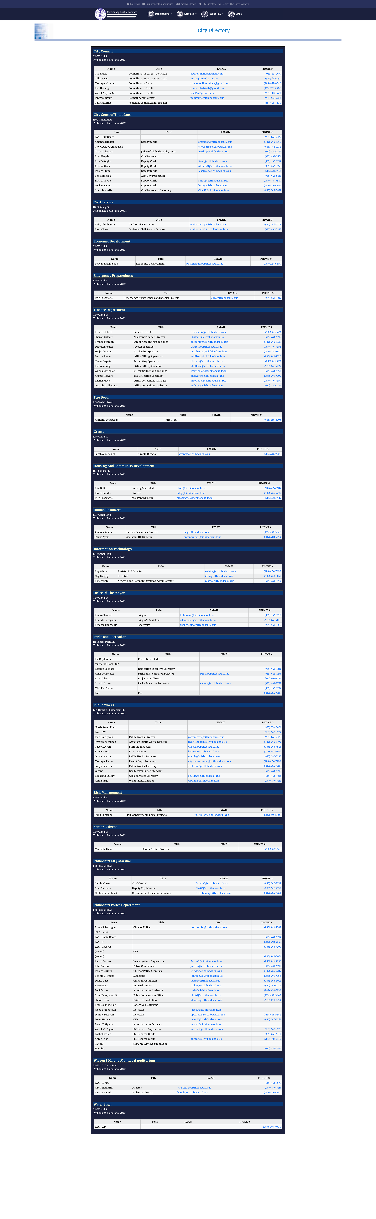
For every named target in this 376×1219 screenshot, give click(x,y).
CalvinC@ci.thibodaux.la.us (212, 883)
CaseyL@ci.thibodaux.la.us (203, 746)
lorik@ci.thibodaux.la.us (212, 185)
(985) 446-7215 (273, 1087)
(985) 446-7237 (273, 297)
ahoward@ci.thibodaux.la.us (207, 375)
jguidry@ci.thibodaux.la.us (206, 970)
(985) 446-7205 (272, 766)
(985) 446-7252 (273, 161)
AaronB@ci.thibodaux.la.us (206, 961)
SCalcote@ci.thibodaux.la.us (207, 337)
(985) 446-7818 (272, 620)
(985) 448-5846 (272, 1014)
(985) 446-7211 (273, 332)
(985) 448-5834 (272, 990)
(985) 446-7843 (272, 746)
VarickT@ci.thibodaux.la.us (207, 1029)
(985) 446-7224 (272, 341)
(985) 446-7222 (272, 366)
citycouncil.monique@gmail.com (210, 83)
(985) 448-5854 (272, 537)
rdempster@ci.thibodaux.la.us (198, 620)
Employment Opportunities (159, 4)
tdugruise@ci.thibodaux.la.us (212, 814)
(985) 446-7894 (272, 571)
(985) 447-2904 (273, 1048)
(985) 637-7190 (273, 78)
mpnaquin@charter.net (204, 78)
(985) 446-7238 (272, 146)
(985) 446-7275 (273, 136)
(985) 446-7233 (273, 229)
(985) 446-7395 (272, 741)
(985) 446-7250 (272, 141)
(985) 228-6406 (272, 88)
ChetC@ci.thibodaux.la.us (211, 888)
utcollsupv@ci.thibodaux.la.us (208, 380)
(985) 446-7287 (272, 927)
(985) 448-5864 (272, 995)
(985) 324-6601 (273, 727)
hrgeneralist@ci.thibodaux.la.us (202, 537)
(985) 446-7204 (272, 380)
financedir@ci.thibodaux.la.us (208, 332)
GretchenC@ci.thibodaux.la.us (213, 893)
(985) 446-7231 (273, 780)
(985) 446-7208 (272, 761)
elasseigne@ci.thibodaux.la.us (195, 497)
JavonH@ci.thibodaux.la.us (206, 1019)
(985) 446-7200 (272, 102)
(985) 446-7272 (273, 732)
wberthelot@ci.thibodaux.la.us (208, 370)
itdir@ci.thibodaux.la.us (219, 576)
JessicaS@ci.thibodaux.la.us (214, 170)
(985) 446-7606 (272, 453)
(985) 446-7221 (273, 370)
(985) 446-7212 (273, 337)
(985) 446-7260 (272, 1092)
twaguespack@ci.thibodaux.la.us (207, 741)
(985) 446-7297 (272, 946)
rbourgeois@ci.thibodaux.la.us (198, 624)
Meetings (135, 4)
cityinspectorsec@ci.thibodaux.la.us (209, 761)
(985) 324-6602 (272, 814)
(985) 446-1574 (273, 1082)
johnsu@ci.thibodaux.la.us (206, 966)
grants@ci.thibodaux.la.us (194, 453)
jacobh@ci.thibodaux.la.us (206, 1024)
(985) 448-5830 (272, 1038)
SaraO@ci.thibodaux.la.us (213, 180)
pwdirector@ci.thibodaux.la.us (206, 737)
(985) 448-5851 (273, 156)
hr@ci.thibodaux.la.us (196, 532)
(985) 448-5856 (272, 751)
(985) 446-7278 (272, 224)
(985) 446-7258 (272, 883)
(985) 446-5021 (272, 956)
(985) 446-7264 (272, 893)
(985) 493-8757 (273, 678)
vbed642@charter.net (202, 93)
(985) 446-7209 (272, 185)
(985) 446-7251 (273, 170)
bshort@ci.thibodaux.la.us (203, 751)
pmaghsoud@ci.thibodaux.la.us (204, 263)
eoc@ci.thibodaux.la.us (224, 297)
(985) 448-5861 (272, 985)
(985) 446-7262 (272, 1019)
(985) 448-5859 (272, 576)
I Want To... (214, 14)
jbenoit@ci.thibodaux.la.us (192, 1092)
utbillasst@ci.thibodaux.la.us (208, 366)
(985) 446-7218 (273, 615)
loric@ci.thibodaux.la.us (205, 990)
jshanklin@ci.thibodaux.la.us (194, 1087)
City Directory (208, 4)
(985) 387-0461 (273, 93)
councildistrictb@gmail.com (207, 88)
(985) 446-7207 (272, 375)
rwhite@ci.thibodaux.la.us (220, 571)
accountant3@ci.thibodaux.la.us (209, 341)
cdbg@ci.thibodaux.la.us (191, 493)
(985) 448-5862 (272, 941)
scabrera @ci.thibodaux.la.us (205, 766)
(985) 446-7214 (273, 937)
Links (238, 14)
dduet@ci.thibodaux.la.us (205, 980)
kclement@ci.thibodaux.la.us (197, 615)
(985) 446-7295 (272, 961)
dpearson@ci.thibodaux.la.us (208, 1014)
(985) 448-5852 (272, 190)
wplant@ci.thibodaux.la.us (203, 780)
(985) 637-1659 (273, 73)
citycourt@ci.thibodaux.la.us (215, 146)
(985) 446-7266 (272, 975)
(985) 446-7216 (273, 770)
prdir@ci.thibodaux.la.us (214, 673)
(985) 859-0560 (272, 83)
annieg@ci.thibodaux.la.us (206, 1038)
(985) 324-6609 (272, 263)
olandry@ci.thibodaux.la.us (204, 756)
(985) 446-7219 (273, 966)
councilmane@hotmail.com (206, 73)
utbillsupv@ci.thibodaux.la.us (208, 356)
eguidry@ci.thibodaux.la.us (204, 775)
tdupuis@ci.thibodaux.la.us (207, 361)
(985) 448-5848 (272, 532)
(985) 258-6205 (272, 419)
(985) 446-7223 (273, 737)
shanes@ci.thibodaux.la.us (206, 1000)
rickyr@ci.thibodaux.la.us (206, 985)
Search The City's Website (235, 4)
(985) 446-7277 (273, 151)
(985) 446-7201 (273, 97)
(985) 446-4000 (272, 1126)
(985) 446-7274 (273, 385)
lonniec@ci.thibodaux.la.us (207, 975)
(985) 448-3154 (273, 580)
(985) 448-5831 (273, 1034)
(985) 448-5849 (272, 180)
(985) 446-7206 (272, 346)
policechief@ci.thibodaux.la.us (209, 927)
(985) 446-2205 (272, 693)
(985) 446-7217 (273, 488)
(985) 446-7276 (273, 1029)
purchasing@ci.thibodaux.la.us (209, 351)
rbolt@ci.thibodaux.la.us (191, 488)
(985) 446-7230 (272, 356)
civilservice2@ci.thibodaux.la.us (209, 229)
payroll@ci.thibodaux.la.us (206, 346)
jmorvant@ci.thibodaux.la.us (207, 97)
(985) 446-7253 (273, 166)
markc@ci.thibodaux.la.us (213, 151)
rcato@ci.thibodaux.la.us (219, 580)
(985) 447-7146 (273, 849)
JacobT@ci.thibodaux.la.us (206, 1009)
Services (189, 14)
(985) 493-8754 (272, 1000)
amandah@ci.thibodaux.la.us (215, 141)
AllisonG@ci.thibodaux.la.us (215, 166)
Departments (162, 14)
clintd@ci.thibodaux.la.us (206, 995)
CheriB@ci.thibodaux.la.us (213, 190)
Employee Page (187, 4)
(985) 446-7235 (273, 668)
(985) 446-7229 (272, 493)
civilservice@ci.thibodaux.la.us (208, 224)
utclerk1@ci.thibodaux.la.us (207, 385)
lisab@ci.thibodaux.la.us (212, 161)
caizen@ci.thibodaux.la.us (215, 683)
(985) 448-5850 (272, 351)
